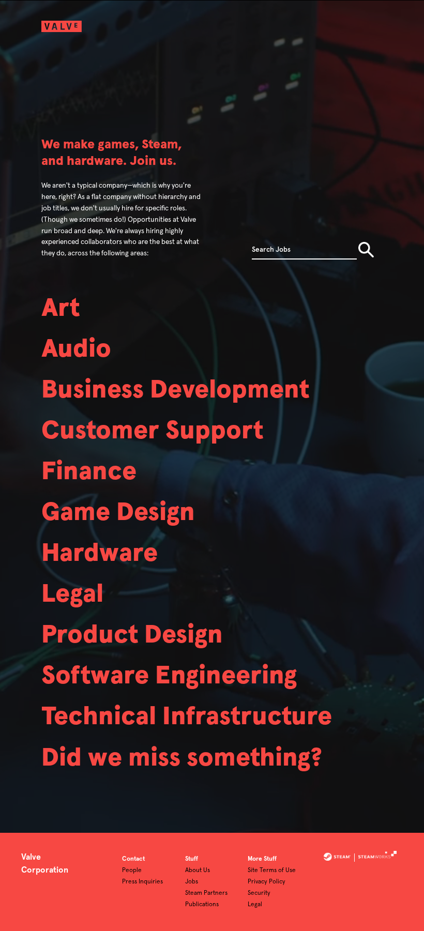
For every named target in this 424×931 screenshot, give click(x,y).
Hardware (99, 553)
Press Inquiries (142, 882)
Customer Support (152, 431)
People (132, 870)
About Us (197, 870)
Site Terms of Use (272, 870)
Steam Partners (206, 893)
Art (60, 308)
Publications (202, 905)
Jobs (191, 882)
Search (366, 249)
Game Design (118, 512)
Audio (76, 349)
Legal (72, 594)
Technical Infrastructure (186, 716)
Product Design (132, 635)
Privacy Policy (266, 882)
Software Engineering (169, 676)
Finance (89, 471)
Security (259, 893)
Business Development (175, 390)
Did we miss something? (181, 758)
